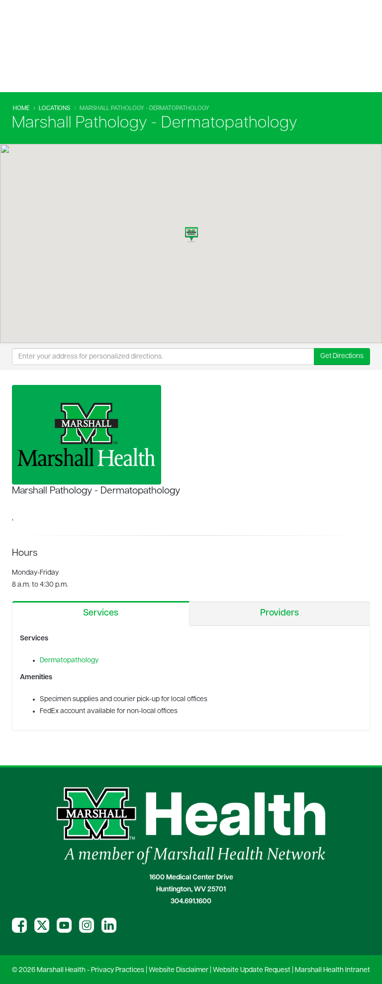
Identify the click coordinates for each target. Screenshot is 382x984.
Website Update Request (251, 970)
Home (21, 109)
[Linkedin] (108, 925)
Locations (54, 109)
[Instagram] (86, 925)
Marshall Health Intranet (332, 970)
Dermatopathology (70, 660)
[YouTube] (64, 925)
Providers (279, 613)
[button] (191, 232)
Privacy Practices (117, 970)
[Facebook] (19, 925)
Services (100, 613)
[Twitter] (41, 925)
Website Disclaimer (178, 970)
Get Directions (342, 356)
